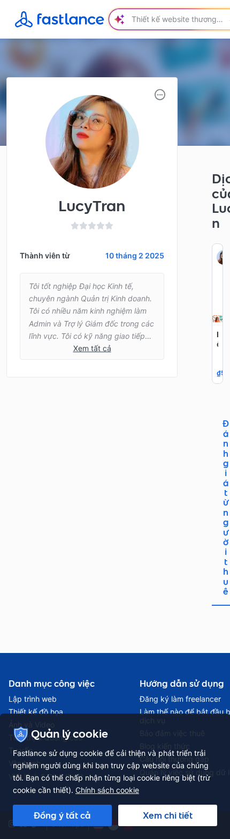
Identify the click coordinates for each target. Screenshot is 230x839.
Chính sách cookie (107, 790)
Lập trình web (33, 699)
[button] (159, 94)
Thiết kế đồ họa (36, 712)
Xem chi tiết (168, 815)
